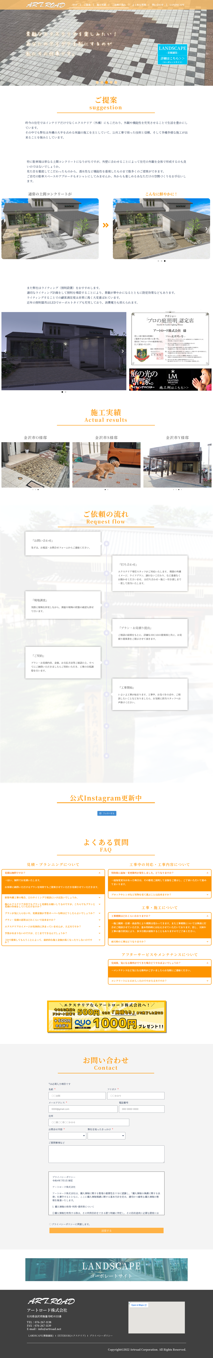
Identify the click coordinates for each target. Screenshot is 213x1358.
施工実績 (101, 4)
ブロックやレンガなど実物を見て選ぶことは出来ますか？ (141, 894)
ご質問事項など (57, 1142)
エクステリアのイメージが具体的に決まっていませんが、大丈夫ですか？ (43, 926)
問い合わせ (158, 4)
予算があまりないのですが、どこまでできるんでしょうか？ (36, 933)
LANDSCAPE (177, 4)
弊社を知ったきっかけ (99, 1129)
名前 (51, 1089)
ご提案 (87, 4)
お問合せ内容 (56, 1129)
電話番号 (123, 1102)
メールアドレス (57, 1102)
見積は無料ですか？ (15, 872)
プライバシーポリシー (101, 1335)
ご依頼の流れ (119, 4)
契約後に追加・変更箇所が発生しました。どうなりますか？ (142, 872)
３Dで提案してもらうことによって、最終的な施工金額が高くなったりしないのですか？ (48, 941)
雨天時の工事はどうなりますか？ (128, 941)
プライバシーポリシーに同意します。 (71, 1224)
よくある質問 (139, 4)
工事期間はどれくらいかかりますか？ (131, 916)
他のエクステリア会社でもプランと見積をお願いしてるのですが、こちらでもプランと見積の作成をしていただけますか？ (50, 905)
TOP (75, 4)
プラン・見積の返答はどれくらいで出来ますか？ (30, 919)
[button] (97, 82)
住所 (51, 1116)
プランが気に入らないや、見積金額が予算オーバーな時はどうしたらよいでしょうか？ (50, 913)
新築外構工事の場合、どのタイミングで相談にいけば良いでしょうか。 (42, 897)
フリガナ (112, 1089)
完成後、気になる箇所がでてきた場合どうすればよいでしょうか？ (146, 963)
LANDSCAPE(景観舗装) (41, 1335)
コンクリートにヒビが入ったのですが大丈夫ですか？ (139, 980)
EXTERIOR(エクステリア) (72, 1335)
